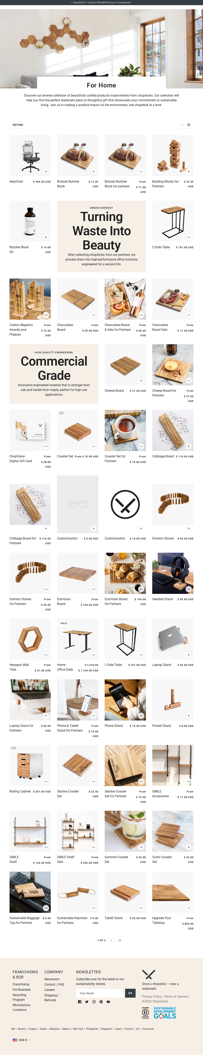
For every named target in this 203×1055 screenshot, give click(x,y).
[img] (80, 1001)
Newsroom (51, 979)
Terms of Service (175, 996)
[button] (22, 1040)
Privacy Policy (152, 996)
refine (18, 124)
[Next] (111, 940)
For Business (22, 989)
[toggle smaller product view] (189, 125)
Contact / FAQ (54, 984)
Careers (49, 990)
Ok (130, 993)
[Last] (120, 940)
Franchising (21, 984)
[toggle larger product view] (182, 125)
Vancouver (148, 1029)
